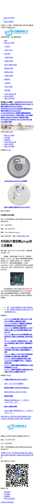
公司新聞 (7, 83)
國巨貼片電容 (8, 72)
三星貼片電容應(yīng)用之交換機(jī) (21, 307)
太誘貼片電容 (8, 76)
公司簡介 (7, 46)
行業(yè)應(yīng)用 (10, 94)
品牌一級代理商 (9, 98)
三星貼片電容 (8, 57)
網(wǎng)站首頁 (9, 498)
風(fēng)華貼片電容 (10, 65)
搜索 (20, 124)
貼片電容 (7, 54)
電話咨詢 (7, 492)
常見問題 (7, 90)
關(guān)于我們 (9, 18)
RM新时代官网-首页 (7, 502)
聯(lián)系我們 (8, 21)
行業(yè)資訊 (8, 87)
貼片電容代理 (22, 453)
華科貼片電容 (8, 68)
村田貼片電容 (8, 61)
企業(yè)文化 (8, 50)
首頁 (5, 40)
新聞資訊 (7, 79)
